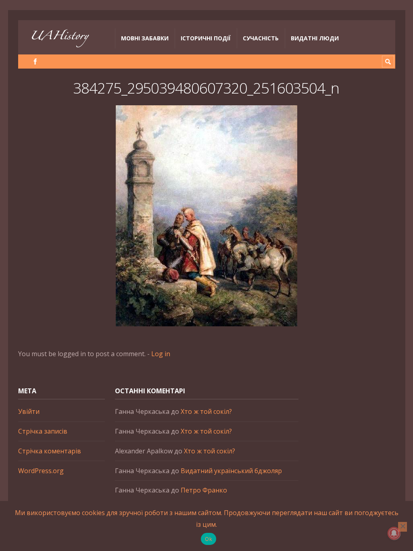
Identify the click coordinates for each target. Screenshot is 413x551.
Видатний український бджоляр (231, 470)
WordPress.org (41, 470)
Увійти (29, 411)
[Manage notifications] (394, 533)
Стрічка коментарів (49, 451)
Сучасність (261, 38)
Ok (208, 539)
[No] (402, 527)
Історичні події (206, 38)
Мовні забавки (145, 38)
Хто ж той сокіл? (206, 411)
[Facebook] (35, 61)
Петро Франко (204, 490)
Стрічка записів (42, 431)
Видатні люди (315, 38)
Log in (160, 353)
